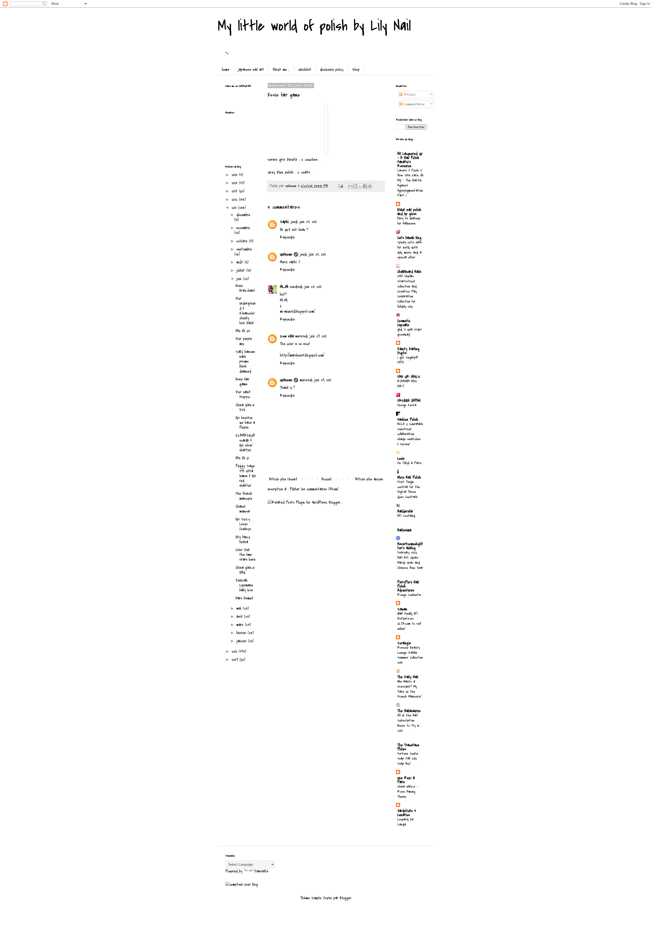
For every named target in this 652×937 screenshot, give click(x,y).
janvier (242, 641)
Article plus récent (283, 479)
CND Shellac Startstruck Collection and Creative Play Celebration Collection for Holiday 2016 (407, 291)
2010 (235, 651)
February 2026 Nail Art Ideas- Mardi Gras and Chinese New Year (410, 560)
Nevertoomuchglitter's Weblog (410, 546)
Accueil (326, 479)
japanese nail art (251, 69)
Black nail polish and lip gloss (409, 212)
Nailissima (404, 530)
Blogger (345, 898)
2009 (235, 659)
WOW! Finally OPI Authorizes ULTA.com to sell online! (409, 621)
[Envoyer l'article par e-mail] (341, 186)
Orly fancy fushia (243, 539)
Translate (261, 871)
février (242, 633)
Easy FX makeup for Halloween (408, 221)
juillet (241, 270)
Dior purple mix (244, 341)
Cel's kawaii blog (409, 238)
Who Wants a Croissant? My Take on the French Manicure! (409, 689)
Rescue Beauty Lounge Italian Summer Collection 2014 (410, 655)
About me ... (281, 69)
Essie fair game (242, 381)
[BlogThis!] (355, 186)
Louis (400, 458)
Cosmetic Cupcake (403, 323)
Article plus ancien (369, 479)
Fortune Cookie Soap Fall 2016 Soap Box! (407, 758)
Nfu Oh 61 (242, 458)
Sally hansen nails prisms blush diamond (245, 361)
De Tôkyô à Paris (409, 463)
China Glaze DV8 (245, 407)
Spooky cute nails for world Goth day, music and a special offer (409, 250)
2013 (235, 191)
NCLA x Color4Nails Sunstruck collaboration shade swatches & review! (410, 434)
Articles (408, 94)
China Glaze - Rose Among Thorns (407, 791)
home (225, 69)
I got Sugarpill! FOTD (407, 360)
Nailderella (405, 511)
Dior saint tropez (243, 394)
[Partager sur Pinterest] (369, 186)
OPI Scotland (406, 515)
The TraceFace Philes (408, 747)
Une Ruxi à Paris (406, 780)
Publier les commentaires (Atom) (314, 489)
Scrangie (404, 643)
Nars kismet (244, 598)
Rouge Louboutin (409, 594)
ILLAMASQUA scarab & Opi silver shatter (245, 443)
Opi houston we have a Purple (245, 422)
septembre (244, 249)
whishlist (304, 69)
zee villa (287, 336)
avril (240, 616)
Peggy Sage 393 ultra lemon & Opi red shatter (246, 475)
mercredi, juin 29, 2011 (311, 336)
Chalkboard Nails (409, 272)
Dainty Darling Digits (408, 351)
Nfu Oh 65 (243, 331)
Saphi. (284, 222)
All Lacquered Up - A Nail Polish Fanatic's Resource (410, 160)
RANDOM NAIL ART (407, 384)
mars (240, 625)
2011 (235, 208)
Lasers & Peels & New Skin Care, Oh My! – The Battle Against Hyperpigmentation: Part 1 (410, 183)
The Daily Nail (407, 677)
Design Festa (406, 405)
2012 (235, 199)
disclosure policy (331, 69)
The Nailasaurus (408, 711)
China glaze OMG (245, 570)
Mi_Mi (284, 287)
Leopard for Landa (405, 822)
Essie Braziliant (245, 288)
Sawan (402, 609)
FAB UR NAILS (408, 377)
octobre (242, 241)
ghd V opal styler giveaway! (409, 332)
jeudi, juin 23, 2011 (304, 222)
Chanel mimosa (243, 509)
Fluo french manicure (244, 496)
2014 (235, 183)
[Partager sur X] (360, 186)
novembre (243, 228)
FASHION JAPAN (408, 401)
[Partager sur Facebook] (365, 186)
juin (239, 279)
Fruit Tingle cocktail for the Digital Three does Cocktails (408, 489)
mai (239, 608)
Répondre (287, 237)
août (240, 262)
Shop (356, 69)
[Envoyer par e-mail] (350, 186)
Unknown (286, 254)
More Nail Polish (409, 477)
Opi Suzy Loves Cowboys (243, 524)
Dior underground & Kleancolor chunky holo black (246, 311)
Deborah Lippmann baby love (244, 585)
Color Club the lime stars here (245, 554)
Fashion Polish (407, 419)
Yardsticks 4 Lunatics (406, 813)
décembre (243, 215)
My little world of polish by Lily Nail (314, 26)
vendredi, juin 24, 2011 (305, 287)
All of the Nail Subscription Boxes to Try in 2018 (408, 723)
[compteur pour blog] (241, 884)
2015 (235, 175)
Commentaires (413, 104)
